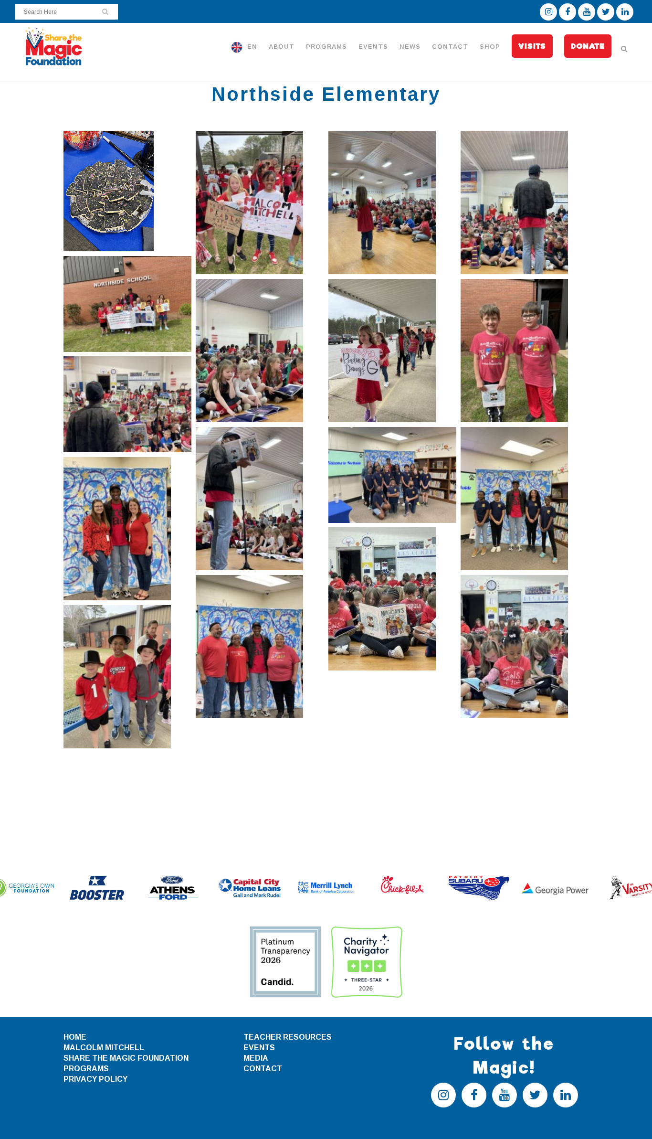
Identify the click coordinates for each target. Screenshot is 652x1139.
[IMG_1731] (392, 475)
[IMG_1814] (525, 202)
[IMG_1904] (525, 350)
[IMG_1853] (260, 498)
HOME (74, 1037)
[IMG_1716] (127, 191)
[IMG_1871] (260, 350)
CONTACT (262, 1068)
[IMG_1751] (127, 528)
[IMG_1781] (392, 350)
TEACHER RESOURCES (287, 1037)
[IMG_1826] (392, 202)
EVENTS (259, 1047)
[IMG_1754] (260, 646)
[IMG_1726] (525, 498)
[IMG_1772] (127, 676)
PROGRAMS (86, 1068)
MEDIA (255, 1058)
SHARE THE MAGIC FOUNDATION (126, 1058)
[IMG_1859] (525, 646)
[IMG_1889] (127, 304)
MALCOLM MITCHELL (103, 1047)
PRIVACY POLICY (95, 1079)
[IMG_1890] (260, 202)
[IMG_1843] (127, 404)
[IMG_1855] (392, 599)
